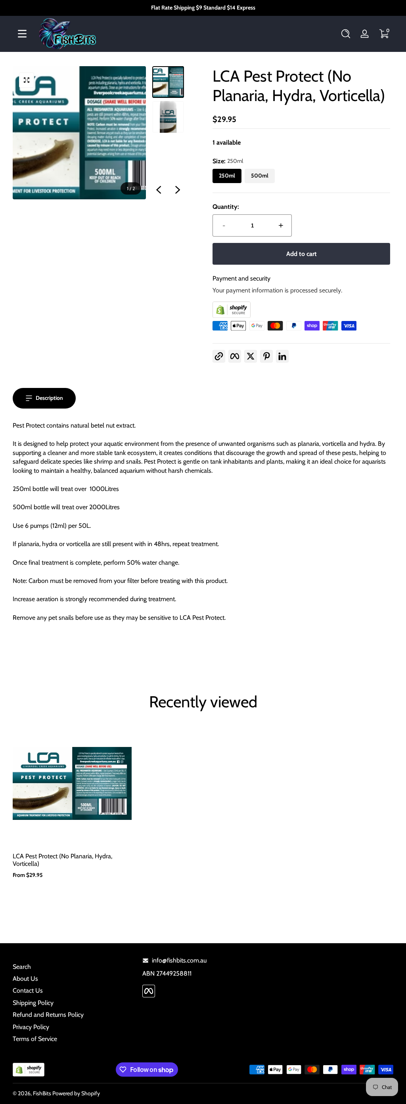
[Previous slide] (158, 189)
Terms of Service (35, 1039)
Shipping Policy (33, 1003)
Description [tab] (49, 397)
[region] (203, 8)
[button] (345, 33)
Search (22, 966)
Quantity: (226, 206)
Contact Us (28, 990)
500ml (259, 175)
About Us (25, 978)
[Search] (345, 33)
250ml (227, 175)
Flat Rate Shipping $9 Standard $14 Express (203, 7)
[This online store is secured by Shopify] (301, 310)
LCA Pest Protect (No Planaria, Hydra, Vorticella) (62, 859)
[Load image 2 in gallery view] (168, 117)
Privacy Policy (31, 1027)
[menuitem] (73, 967)
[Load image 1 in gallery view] (168, 82)
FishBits (42, 1093)
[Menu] (22, 33)
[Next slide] (177, 189)
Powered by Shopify (76, 1093)
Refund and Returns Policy (48, 1014)
